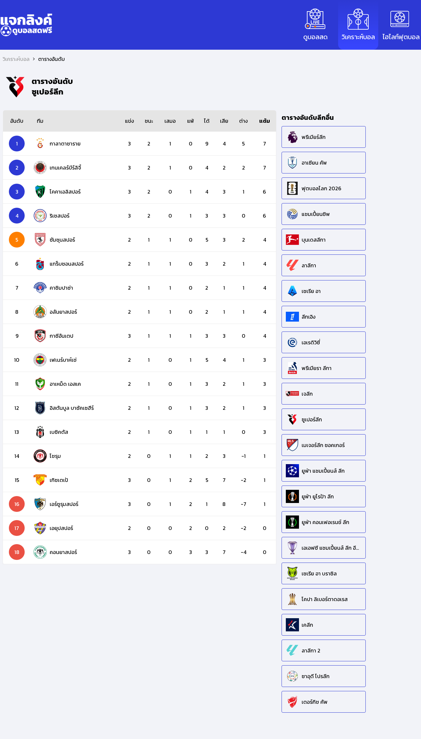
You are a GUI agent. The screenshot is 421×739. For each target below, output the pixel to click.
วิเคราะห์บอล (16, 59)
